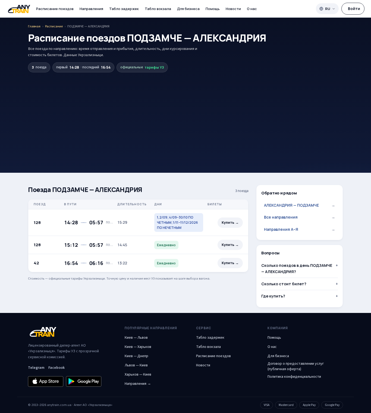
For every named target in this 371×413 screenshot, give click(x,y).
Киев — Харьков (138, 347)
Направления (91, 8)
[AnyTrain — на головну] (19, 9)
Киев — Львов (136, 337)
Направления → (138, 383)
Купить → (230, 222)
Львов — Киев (136, 365)
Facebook (56, 367)
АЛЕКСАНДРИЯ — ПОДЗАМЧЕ (299, 205)
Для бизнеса (188, 8)
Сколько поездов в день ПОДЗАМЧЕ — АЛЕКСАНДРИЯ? (296, 268)
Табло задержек (124, 8)
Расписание (54, 26)
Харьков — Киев (138, 374)
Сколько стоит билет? (283, 283)
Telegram (36, 367)
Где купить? (273, 296)
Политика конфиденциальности (294, 376)
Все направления (299, 217)
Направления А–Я (299, 229)
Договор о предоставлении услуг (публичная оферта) (296, 366)
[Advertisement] (185, 113)
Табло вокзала (158, 8)
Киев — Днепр (136, 356)
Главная (34, 26)
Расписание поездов (55, 8)
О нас (252, 8)
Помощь (213, 8)
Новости (233, 8)
